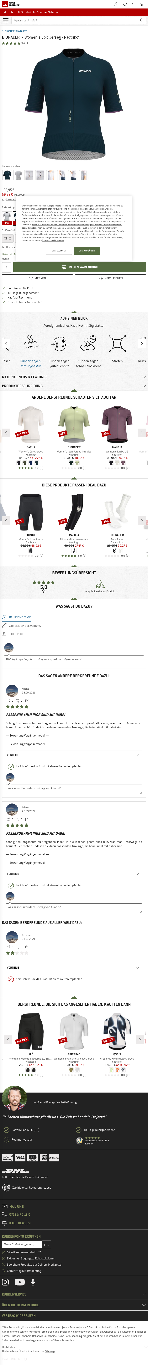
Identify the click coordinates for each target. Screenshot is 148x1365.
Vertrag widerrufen (19, 1315)
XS (6, 238)
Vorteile (13, 755)
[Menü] (5, 20)
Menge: (6, 258)
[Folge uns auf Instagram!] (8, 1283)
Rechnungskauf (22, 1140)
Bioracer (11, 37)
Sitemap (50, 1351)
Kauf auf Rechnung (20, 297)
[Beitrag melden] (26, 701)
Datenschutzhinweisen (53, 240)
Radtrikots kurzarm (16, 30)
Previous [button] (6, 343)
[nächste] (142, 433)
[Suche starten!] (142, 20)
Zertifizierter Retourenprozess (31, 1188)
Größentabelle (10, 247)
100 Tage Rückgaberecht (23, 293)
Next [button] (142, 343)
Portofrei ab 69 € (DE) (21, 288)
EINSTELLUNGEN (59, 250)
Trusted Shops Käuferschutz (26, 302)
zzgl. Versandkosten (13, 199)
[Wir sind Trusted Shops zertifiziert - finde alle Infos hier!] (80, 1141)
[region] (74, 228)
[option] (74, 104)
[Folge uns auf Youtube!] (22, 1283)
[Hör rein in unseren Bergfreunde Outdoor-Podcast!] (36, 1283)
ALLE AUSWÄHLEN (87, 250)
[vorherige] (6, 433)
